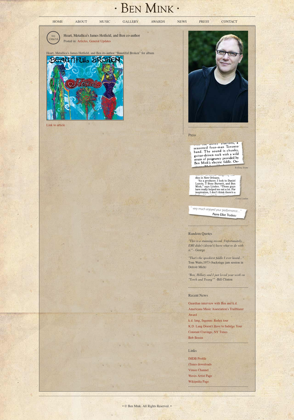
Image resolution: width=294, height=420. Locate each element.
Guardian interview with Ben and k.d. (212, 303)
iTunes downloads (200, 364)
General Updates (100, 41)
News (182, 21)
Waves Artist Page (200, 375)
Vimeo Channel (198, 370)
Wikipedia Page (198, 381)
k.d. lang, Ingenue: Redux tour (208, 320)
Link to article (55, 125)
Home (58, 21)
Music (104, 21)
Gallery (131, 21)
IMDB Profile (197, 358)
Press (204, 21)
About (81, 21)
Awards (158, 21)
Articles (82, 41)
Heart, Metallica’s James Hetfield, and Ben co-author (102, 35)
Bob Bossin (195, 337)
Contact (229, 21)
